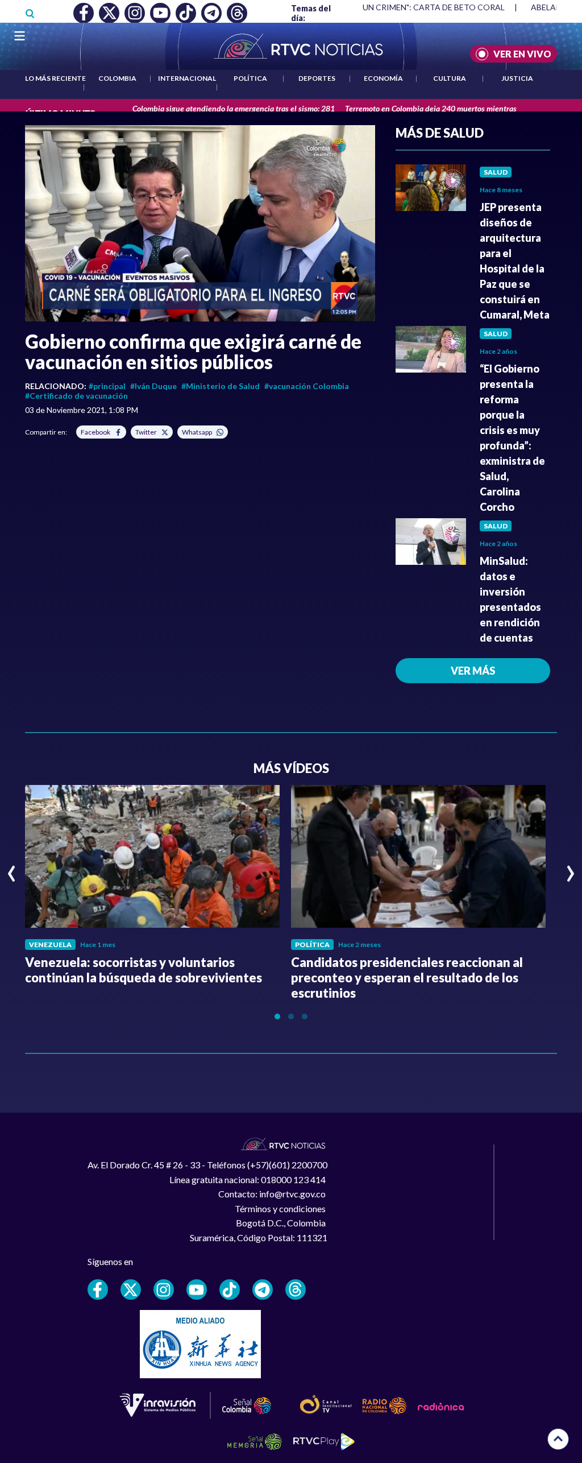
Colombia (117, 78)
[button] (200, 223)
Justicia (517, 78)
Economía (383, 78)
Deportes (316, 78)
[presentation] (11, 868)
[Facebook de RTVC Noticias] (98, 1289)
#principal (107, 386)
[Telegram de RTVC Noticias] (262, 1289)
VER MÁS (473, 670)
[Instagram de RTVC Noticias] (163, 1289)
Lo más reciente (55, 78)
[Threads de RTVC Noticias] (295, 1289)
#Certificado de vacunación (76, 395)
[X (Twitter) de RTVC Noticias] (130, 1289)
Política (250, 78)
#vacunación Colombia (306, 386)
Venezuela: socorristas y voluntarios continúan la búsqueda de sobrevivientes (143, 969)
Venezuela (50, 944)
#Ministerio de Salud (220, 386)
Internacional (187, 78)
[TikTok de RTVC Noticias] (229, 1289)
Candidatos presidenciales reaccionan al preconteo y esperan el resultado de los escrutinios (407, 977)
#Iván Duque (153, 386)
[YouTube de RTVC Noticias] (196, 1289)
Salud (496, 172)
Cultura (449, 78)
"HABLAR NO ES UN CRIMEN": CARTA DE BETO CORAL (403, 7)
